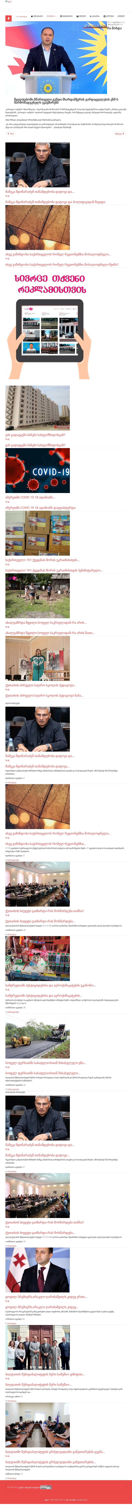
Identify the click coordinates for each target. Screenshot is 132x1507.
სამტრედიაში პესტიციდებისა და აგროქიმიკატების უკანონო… (50, 985)
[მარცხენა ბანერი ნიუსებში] (66, 326)
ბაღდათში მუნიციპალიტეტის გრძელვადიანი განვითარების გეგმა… (55, 1452)
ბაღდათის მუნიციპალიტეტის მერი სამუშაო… (38, 1384)
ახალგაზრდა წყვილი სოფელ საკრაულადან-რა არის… (46, 622)
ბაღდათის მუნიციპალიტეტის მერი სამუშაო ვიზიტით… (45, 1374)
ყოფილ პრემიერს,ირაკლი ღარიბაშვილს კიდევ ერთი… (46, 1297)
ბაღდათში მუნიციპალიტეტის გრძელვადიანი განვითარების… (50, 1462)
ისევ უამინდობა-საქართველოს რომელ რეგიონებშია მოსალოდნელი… (58, 254)
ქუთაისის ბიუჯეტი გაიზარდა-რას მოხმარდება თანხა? (44, 911)
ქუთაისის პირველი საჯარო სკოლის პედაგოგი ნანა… (44, 695)
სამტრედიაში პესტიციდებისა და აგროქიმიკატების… (43, 995)
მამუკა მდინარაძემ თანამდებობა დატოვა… (37, 766)
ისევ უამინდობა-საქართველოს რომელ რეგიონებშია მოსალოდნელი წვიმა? (61, 264)
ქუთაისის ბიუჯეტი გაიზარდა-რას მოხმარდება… (40, 921)
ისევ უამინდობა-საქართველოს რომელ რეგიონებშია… (45, 844)
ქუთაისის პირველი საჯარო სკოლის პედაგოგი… (40, 685)
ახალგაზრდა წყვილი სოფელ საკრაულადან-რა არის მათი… (50, 633)
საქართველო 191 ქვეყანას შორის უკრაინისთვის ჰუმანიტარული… (54, 570)
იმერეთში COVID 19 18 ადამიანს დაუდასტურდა (40, 507)
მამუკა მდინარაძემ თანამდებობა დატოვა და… (40, 191)
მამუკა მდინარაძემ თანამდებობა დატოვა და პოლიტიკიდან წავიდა (55, 202)
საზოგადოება (13, 860)
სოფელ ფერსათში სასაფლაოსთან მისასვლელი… (42, 1073)
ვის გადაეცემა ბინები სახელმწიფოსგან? (35, 435)
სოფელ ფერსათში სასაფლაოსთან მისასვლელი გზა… (45, 1063)
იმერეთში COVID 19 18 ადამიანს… (30, 497)
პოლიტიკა (23, 16)
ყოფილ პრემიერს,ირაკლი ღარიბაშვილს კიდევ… (41, 1307)
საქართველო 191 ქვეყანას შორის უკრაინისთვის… (42, 560)
